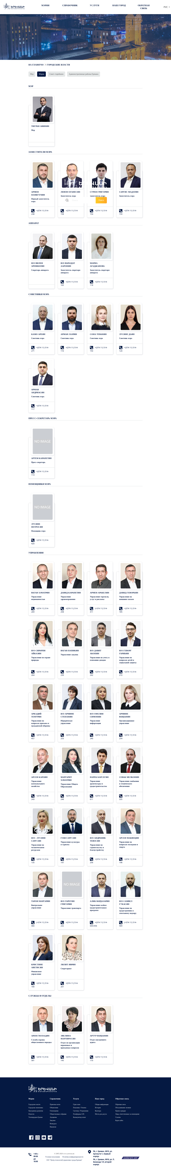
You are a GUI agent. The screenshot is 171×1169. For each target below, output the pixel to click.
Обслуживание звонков (123, 1107)
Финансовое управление (36, 972)
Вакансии (53, 1127)
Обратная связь (144, 7)
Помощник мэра (38, 531)
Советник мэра (37, 338)
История (98, 1107)
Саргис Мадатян (128, 191)
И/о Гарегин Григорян (68, 902)
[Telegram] (49, 1137)
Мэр (32, 74)
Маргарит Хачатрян (66, 778)
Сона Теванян (98, 334)
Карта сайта (119, 1120)
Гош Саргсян (68, 838)
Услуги (94, 5)
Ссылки (118, 1117)
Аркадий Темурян (36, 715)
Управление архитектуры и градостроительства (98, 783)
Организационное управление (126, 721)
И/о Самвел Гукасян (125, 902)
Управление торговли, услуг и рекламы (99, 597)
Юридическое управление (66, 721)
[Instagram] (38, 1137)
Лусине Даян (127, 334)
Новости (31, 1114)
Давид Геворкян (128, 592)
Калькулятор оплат (79, 1117)
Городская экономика (35, 1107)
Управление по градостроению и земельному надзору (127, 910)
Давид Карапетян (71, 592)
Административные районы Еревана (83, 74)
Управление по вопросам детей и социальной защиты (127, 660)
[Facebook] (31, 1137)
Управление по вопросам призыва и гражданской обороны (40, 723)
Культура (98, 1111)
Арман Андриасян (37, 391)
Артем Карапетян (41, 458)
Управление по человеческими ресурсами (37, 847)
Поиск (101, 200)
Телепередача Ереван (35, 1117)
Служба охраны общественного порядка (41, 1040)
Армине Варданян (124, 715)
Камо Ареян (38, 334)
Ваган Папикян (70, 650)
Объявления (54, 1107)
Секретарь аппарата (40, 270)
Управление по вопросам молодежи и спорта (128, 844)
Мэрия (45, 5)
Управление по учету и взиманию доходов (99, 658)
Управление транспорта (71, 908)
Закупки (52, 1120)
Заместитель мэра (126, 196)
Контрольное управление (36, 906)
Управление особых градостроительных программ (98, 907)
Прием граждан (120, 1111)
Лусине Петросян (37, 525)
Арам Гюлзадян (40, 1035)
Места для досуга (101, 1114)
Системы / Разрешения (80, 1111)
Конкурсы (53, 1123)
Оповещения (54, 1111)
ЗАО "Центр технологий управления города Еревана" (64, 1160)
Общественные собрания (58, 1114)
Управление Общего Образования (69, 785)
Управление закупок (69, 654)
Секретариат (66, 968)
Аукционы (53, 1117)
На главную (36, 64)
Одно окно (76, 1104)
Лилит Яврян (68, 964)
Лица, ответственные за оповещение (127, 1114)
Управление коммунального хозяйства (38, 783)
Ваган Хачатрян (40, 592)
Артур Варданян (99, 1035)
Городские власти (58, 64)
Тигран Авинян (40, 126)
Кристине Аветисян (37, 966)
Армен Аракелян (99, 592)
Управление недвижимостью (38, 597)
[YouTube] (44, 1137)
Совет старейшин (56, 74)
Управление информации (95, 721)
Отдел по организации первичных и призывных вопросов (70, 1045)
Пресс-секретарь (38, 462)
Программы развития (35, 1111)
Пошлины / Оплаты (79, 1107)
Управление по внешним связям (126, 597)
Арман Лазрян (69, 334)
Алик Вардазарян (100, 901)
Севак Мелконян (129, 777)
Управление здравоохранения (68, 597)
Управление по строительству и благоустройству (97, 847)
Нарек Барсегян (99, 777)
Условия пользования (52, 1157)
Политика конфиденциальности (72, 1157)
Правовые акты (55, 1104)
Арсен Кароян (39, 777)
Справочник (70, 5)
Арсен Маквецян (129, 838)
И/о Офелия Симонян (96, 715)
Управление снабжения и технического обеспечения (129, 783)
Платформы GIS (78, 1114)
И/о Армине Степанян (67, 715)
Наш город (119, 5)
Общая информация (101, 1104)
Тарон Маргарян (40, 901)
